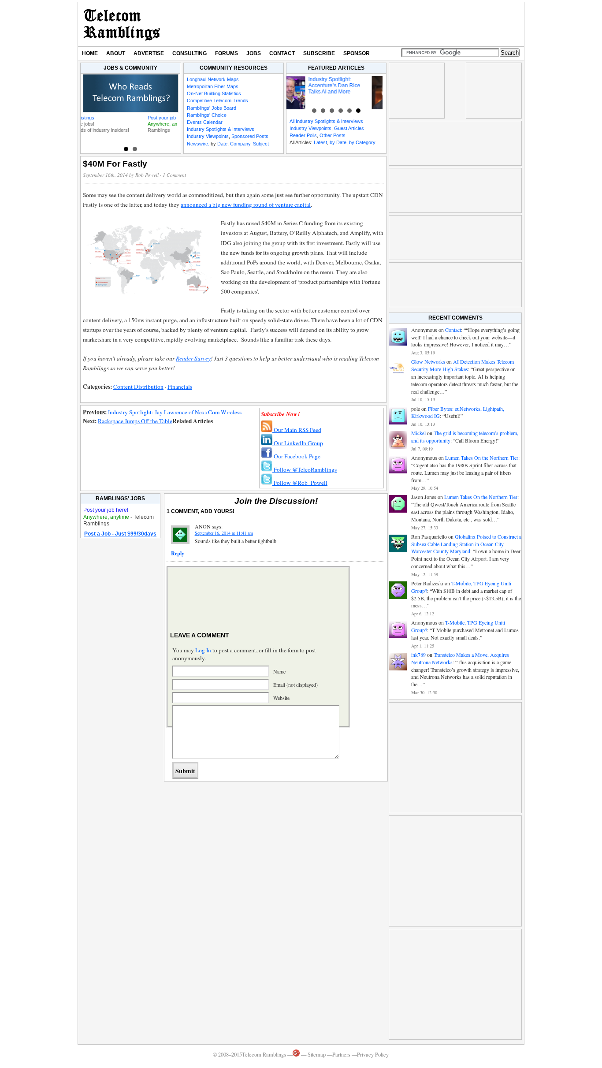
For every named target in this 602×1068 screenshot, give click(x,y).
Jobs (253, 53)
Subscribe (319, 53)
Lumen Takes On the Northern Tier (481, 457)
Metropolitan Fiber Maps (212, 86)
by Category (362, 142)
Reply (177, 553)
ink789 (418, 654)
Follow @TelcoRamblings (304, 469)
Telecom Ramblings (121, 24)
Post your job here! (105, 117)
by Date (338, 142)
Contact (282, 53)
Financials (179, 387)
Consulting (189, 53)
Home (90, 53)
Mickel (418, 432)
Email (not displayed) (295, 684)
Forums (226, 53)
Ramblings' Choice (207, 115)
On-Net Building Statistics (214, 93)
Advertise (149, 53)
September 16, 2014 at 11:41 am (224, 533)
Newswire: (198, 143)
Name (279, 671)
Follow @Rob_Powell (299, 483)
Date (222, 143)
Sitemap (317, 1054)
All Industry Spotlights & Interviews (326, 121)
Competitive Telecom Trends (217, 100)
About (115, 53)
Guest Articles (349, 128)
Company (240, 143)
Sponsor (356, 53)
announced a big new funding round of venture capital (246, 204)
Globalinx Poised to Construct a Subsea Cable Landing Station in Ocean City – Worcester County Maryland (466, 544)
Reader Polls (303, 135)
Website (281, 697)
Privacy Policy (373, 1054)
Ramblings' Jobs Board (211, 108)
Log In (203, 650)
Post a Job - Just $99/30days (120, 534)
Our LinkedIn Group (297, 443)
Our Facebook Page (296, 456)
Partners (341, 1054)
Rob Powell (147, 174)
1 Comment (174, 174)
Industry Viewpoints (208, 136)
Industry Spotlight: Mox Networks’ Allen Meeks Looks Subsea (350, 85)
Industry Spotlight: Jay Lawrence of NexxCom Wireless (175, 412)
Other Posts (333, 135)
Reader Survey (193, 358)
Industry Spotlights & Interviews (220, 129)
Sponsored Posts (249, 136)
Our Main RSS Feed (296, 430)
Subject (261, 143)
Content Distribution (138, 387)
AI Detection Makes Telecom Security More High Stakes (462, 365)
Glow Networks (428, 361)
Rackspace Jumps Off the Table (135, 421)
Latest (320, 142)
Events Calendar (205, 122)
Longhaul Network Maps (213, 79)
